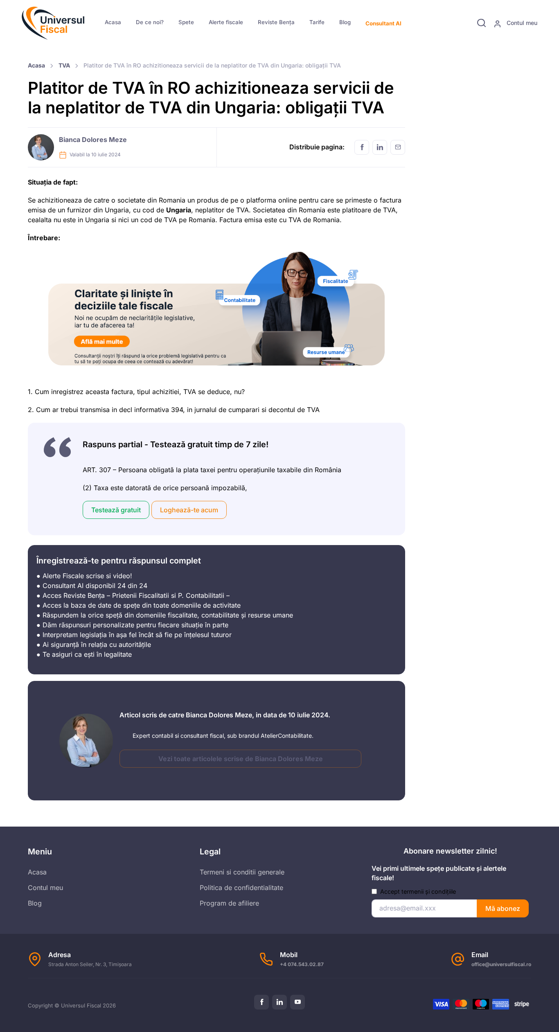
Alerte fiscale (226, 22)
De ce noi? (150, 22)
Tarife (317, 22)
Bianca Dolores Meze (93, 139)
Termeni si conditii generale (242, 872)
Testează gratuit (116, 510)
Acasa (113, 22)
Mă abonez (502, 908)
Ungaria (178, 210)
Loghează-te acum (189, 510)
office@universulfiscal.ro (501, 964)
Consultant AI (383, 23)
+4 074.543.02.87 (302, 964)
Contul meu (521, 22)
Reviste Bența (276, 22)
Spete (186, 22)
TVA (64, 65)
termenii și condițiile (428, 891)
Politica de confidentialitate (241, 887)
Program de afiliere (229, 903)
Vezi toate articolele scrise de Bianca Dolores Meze (240, 759)
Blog (345, 22)
